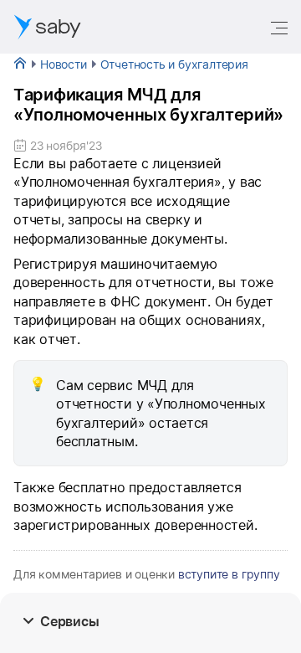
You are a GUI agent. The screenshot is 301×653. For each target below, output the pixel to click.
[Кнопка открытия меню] (281, 27)
